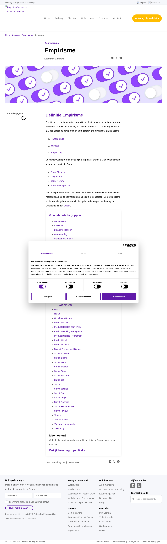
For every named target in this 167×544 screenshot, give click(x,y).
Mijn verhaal (105, 513)
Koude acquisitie (107, 494)
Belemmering (60, 234)
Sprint (57, 384)
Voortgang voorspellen (65, 424)
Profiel (102, 530)
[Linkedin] (132, 485)
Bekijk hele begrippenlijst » (67, 450)
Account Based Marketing (111, 489)
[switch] (69, 286)
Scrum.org (59, 380)
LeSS (57, 309)
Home (47, 18)
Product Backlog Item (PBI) (67, 327)
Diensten (72, 18)
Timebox (58, 415)
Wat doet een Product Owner (82, 494)
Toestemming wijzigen (151, 542)
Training (59, 18)
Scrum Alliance (61, 353)
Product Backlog (62, 322)
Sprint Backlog (61, 389)
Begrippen (16, 35)
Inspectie (54, 146)
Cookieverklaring (118, 542)
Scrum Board (60, 358)
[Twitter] (139, 485)
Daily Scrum (56, 176)
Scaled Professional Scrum (67, 349)
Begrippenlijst (52, 43)
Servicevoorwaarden (13, 518)
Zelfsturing (59, 428)
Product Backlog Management (69, 331)
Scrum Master (61, 366)
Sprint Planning (57, 172)
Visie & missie (106, 517)
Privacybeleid (48, 514)
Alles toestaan (119, 297)
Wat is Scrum (74, 489)
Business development (79, 521)
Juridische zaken (102, 542)
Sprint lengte (60, 397)
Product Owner (61, 344)
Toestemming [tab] (47, 253)
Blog (101, 502)
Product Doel (60, 340)
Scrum (30, 35)
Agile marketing (106, 485)
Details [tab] (84, 253)
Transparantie (57, 139)
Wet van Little (65, 305)
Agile (24, 35)
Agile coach (73, 530)
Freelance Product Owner (80, 517)
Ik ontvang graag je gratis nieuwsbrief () (29, 502)
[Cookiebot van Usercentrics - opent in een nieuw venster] (125, 245)
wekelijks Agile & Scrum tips (24, 2)
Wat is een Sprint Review (80, 502)
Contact (117, 18)
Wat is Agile (73, 485)
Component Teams (63, 238)
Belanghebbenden (63, 230)
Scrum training (75, 513)
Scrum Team (60, 371)
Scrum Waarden (62, 375)
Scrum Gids (60, 362)
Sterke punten (106, 526)
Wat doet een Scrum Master (81, 498)
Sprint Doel (59, 393)
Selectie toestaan (83, 297)
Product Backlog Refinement (68, 336)
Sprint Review (57, 181)
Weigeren (48, 297)
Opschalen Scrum (63, 318)
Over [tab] (120, 253)
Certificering (105, 521)
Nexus (57, 314)
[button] (112, 58)
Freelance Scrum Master (80, 526)
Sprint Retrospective (60, 185)
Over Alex (103, 18)
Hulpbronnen (87, 18)
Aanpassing (56, 152)
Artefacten (59, 225)
